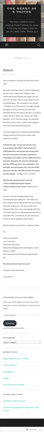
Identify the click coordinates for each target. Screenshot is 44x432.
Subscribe (10, 323)
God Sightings (8, 371)
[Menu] (6, 45)
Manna (6, 378)
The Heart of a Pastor (22, 10)
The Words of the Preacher (14, 385)
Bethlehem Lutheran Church (14, 401)
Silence (8, 70)
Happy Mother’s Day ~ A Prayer (16, 358)
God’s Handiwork (10, 365)
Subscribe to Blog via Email (18, 297)
